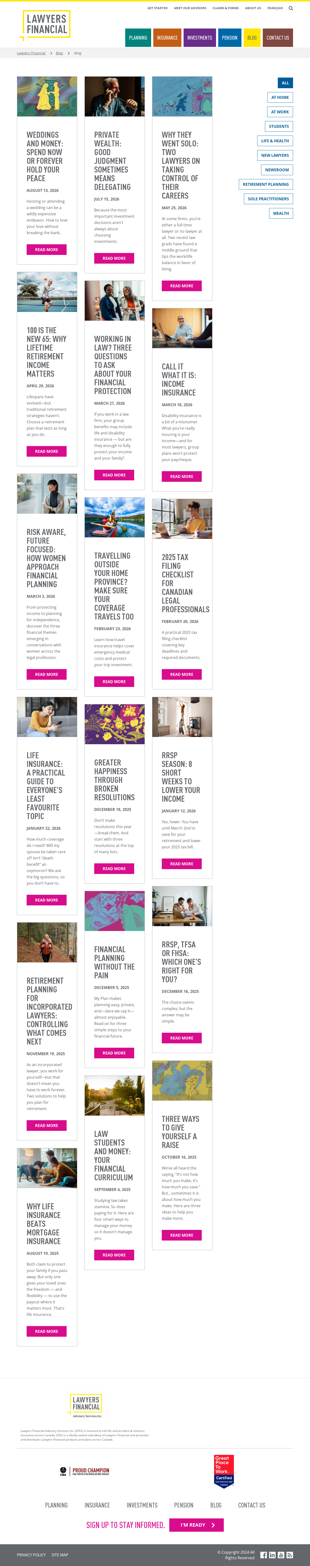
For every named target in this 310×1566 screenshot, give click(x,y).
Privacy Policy (31, 1555)
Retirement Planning (266, 184)
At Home (280, 97)
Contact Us (278, 37)
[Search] (291, 8)
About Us (253, 8)
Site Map (60, 1555)
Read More (46, 249)
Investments (199, 37)
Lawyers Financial (31, 53)
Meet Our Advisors (190, 8)
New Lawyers (275, 155)
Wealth (281, 213)
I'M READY (193, 1525)
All (285, 83)
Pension (230, 37)
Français (275, 8)
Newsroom (277, 170)
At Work (280, 112)
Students (279, 126)
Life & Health (275, 141)
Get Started (157, 8)
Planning (138, 37)
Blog (252, 37)
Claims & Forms (226, 8)
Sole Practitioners (268, 199)
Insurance (167, 37)
